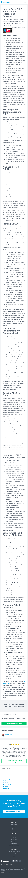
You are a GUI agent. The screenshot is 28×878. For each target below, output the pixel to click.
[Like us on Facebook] (13, 861)
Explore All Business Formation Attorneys (14, 761)
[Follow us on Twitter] (16, 861)
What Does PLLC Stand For (9, 775)
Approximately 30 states (8, 226)
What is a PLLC (6, 777)
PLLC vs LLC (6, 782)
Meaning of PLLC (7, 784)
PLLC (4, 780)
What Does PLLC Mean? (8, 773)
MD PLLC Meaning (7, 788)
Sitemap (14, 829)
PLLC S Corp (6, 786)
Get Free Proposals (14, 811)
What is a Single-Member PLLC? (10, 779)
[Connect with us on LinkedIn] (20, 861)
